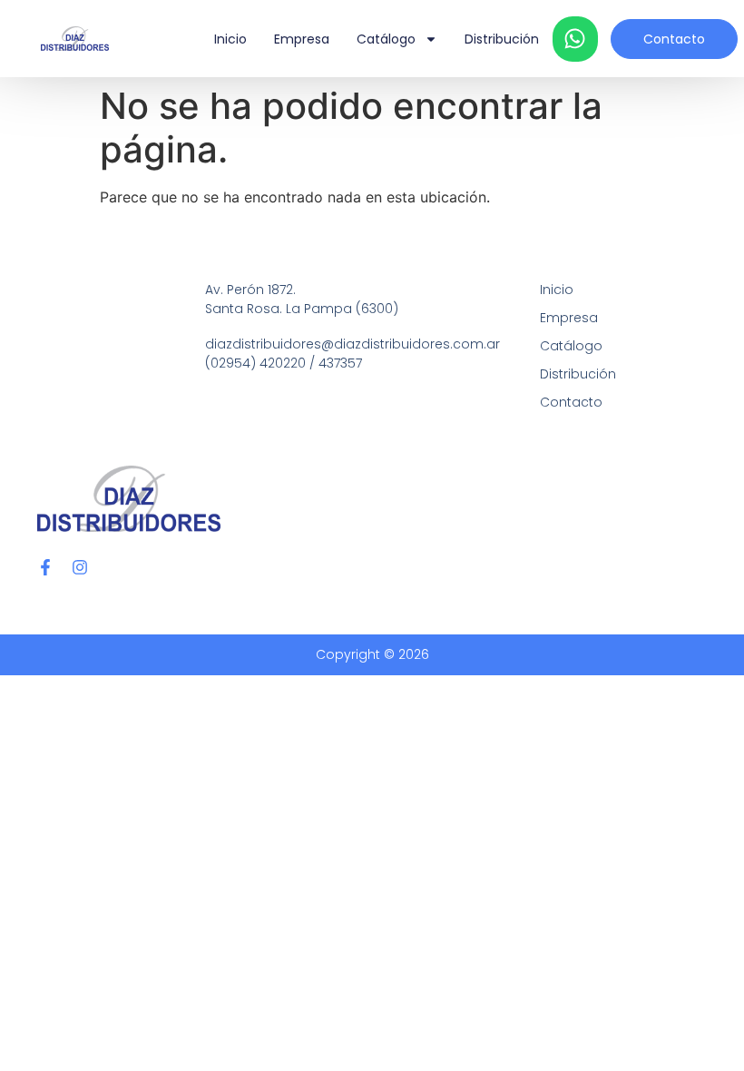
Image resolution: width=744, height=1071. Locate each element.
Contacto (571, 402)
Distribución (502, 39)
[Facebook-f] (45, 567)
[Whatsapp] (575, 39)
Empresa (301, 39)
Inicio (230, 39)
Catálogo (386, 39)
